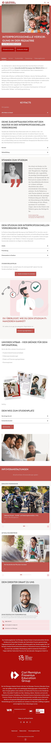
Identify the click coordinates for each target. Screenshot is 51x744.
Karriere (9, 6)
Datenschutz (22, 731)
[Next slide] (48, 526)
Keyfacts (2, 6)
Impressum (14, 731)
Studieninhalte (17, 6)
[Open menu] (48, 2)
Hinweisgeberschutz (34, 731)
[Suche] (45, 2)
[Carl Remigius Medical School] (9, 2)
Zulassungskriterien (38, 6)
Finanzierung (27, 6)
